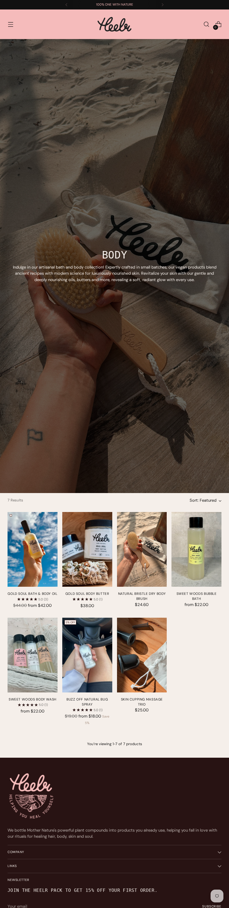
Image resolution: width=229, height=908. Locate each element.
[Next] (162, 4)
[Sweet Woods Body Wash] (33, 655)
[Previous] (66, 4)
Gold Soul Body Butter (87, 593)
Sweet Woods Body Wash (32, 699)
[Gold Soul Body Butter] (87, 549)
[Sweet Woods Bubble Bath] (196, 549)
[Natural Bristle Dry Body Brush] (142, 549)
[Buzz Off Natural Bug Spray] (87, 655)
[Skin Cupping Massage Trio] (142, 655)
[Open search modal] (206, 24)
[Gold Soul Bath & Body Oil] (33, 549)
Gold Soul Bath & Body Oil (32, 593)
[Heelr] (114, 24)
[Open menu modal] (10, 24)
